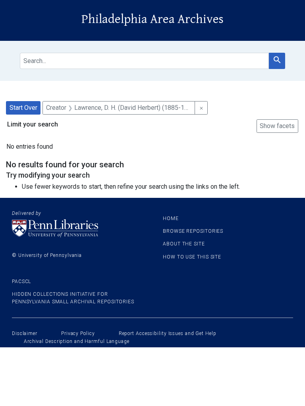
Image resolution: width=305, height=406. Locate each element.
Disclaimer (24, 333)
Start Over (23, 107)
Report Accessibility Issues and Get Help (167, 333)
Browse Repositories (193, 231)
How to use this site (192, 257)
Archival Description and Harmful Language (76, 341)
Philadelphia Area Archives (152, 19)
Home (171, 218)
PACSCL (21, 281)
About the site (184, 244)
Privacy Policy (78, 333)
